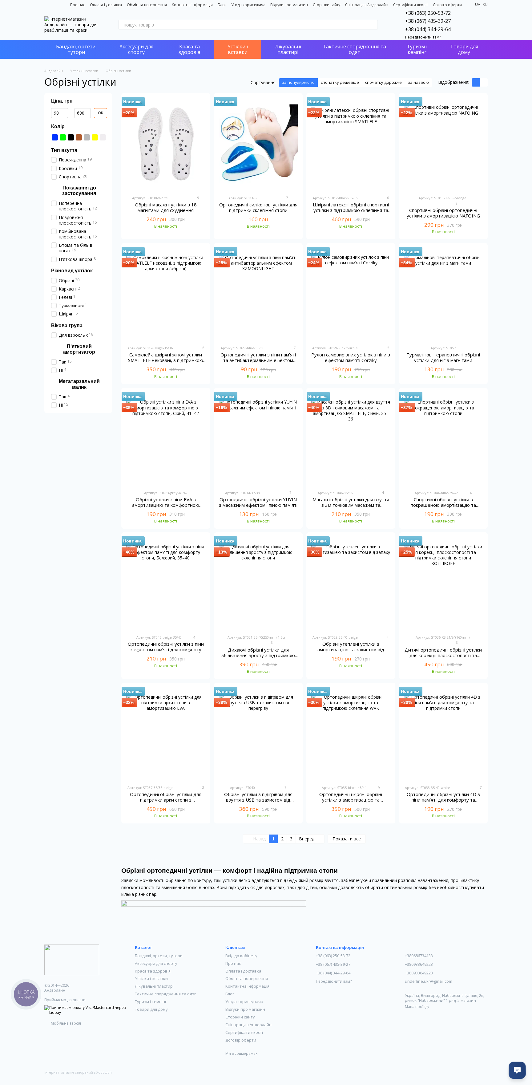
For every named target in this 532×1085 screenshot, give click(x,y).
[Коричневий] (79, 137)
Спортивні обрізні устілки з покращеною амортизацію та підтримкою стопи (443, 505)
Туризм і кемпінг (417, 49)
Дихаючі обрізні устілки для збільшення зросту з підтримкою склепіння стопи (258, 655)
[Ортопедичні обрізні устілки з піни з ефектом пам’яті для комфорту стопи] (165, 583)
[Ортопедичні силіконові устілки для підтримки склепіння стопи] (258, 144)
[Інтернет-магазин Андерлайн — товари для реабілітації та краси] (71, 959)
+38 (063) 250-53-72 (428, 13)
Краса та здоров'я (189, 49)
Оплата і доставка (106, 4)
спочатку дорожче (383, 82)
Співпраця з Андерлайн (366, 4)
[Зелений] (62, 137)
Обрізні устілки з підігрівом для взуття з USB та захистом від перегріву (258, 799)
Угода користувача (248, 4)
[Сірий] (87, 137)
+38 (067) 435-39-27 (428, 21)
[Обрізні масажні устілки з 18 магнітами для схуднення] (165, 144)
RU (485, 4)
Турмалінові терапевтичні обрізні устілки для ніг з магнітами (443, 357)
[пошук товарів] (373, 25)
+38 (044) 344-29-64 (428, 29)
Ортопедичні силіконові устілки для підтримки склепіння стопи (258, 207)
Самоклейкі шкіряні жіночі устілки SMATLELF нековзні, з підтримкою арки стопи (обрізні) (165, 360)
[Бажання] (467, 25)
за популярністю (298, 82)
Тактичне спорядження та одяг (354, 49)
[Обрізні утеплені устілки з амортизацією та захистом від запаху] (350, 583)
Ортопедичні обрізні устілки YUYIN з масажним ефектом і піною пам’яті (258, 502)
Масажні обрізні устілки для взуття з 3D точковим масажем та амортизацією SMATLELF (350, 505)
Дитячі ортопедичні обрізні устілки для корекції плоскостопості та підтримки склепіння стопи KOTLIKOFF (443, 658)
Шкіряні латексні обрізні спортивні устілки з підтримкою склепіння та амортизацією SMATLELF (351, 210)
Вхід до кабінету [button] (241, 955)
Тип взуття (64, 149)
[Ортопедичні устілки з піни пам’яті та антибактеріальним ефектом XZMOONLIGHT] (258, 294)
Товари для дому (464, 49)
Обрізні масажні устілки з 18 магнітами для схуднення (166, 207)
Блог (222, 4)
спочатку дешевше (340, 82)
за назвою (418, 82)
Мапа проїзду (417, 1006)
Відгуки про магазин (289, 4)
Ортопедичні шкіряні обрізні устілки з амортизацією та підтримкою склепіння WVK (350, 799)
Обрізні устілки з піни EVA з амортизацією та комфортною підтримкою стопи (165, 505)
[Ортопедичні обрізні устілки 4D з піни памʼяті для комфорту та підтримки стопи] (443, 734)
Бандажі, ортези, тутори (76, 49)
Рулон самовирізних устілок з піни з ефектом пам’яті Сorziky (350, 357)
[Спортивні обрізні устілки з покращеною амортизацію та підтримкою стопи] (443, 439)
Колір (58, 126)
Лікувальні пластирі (288, 49)
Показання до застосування (79, 190)
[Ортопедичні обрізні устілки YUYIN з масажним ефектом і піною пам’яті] (258, 439)
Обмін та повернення (147, 4)
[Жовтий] (95, 137)
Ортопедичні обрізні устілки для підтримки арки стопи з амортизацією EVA (165, 799)
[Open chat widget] (517, 1070)
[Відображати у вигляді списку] (484, 82)
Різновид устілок (72, 270)
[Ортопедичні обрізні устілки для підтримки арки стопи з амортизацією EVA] (165, 734)
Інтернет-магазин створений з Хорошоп (78, 1072)
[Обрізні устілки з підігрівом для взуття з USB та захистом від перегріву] (258, 734)
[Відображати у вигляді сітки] (476, 82)
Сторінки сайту (326, 4)
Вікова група (67, 325)
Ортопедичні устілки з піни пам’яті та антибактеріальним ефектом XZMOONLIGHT (258, 360)
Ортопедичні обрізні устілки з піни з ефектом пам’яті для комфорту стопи (166, 649)
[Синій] (54, 137)
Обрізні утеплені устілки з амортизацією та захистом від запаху (350, 649)
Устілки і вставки (238, 49)
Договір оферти (447, 4)
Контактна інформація (192, 4)
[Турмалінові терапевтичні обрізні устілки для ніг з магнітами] (443, 294)
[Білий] (103, 137)
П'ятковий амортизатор (79, 348)
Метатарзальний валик (79, 384)
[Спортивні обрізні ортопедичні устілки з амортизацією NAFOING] (443, 144)
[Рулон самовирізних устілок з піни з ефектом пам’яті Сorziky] (350, 294)
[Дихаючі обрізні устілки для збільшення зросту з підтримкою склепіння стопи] (258, 583)
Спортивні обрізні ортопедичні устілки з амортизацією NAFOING (443, 213)
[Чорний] (71, 137)
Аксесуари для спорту (136, 49)
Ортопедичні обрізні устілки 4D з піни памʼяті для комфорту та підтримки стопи (443, 799)
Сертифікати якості (410, 4)
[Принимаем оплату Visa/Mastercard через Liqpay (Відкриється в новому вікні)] (85, 1009)
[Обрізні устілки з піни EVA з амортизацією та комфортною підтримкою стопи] (165, 439)
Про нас (77, 4)
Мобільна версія (65, 1023)
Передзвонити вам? (423, 37)
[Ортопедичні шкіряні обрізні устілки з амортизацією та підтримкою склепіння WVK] (350, 734)
